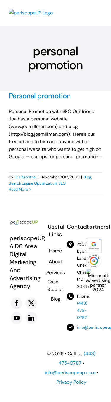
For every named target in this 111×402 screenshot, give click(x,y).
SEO (62, 183)
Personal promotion (40, 95)
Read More (18, 189)
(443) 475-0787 (82, 310)
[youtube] (16, 318)
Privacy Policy (71, 382)
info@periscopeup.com (70, 372)
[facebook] (16, 303)
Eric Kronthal (25, 177)
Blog (87, 177)
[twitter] (31, 303)
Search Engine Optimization (33, 183)
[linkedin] (31, 318)
